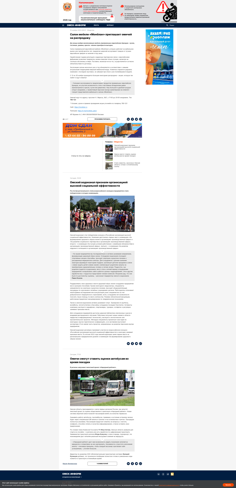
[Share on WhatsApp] (140, 119)
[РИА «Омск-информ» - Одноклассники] (163, 474)
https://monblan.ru (80, 107)
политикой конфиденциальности (169, 485)
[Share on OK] (132, 119)
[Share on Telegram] (136, 119)
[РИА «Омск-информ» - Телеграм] (167, 474)
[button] (63, 25)
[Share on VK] (128, 119)
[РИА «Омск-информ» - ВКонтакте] (158, 474)
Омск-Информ (76, 25)
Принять (228, 485)
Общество (90, 30)
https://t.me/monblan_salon (87, 111)
